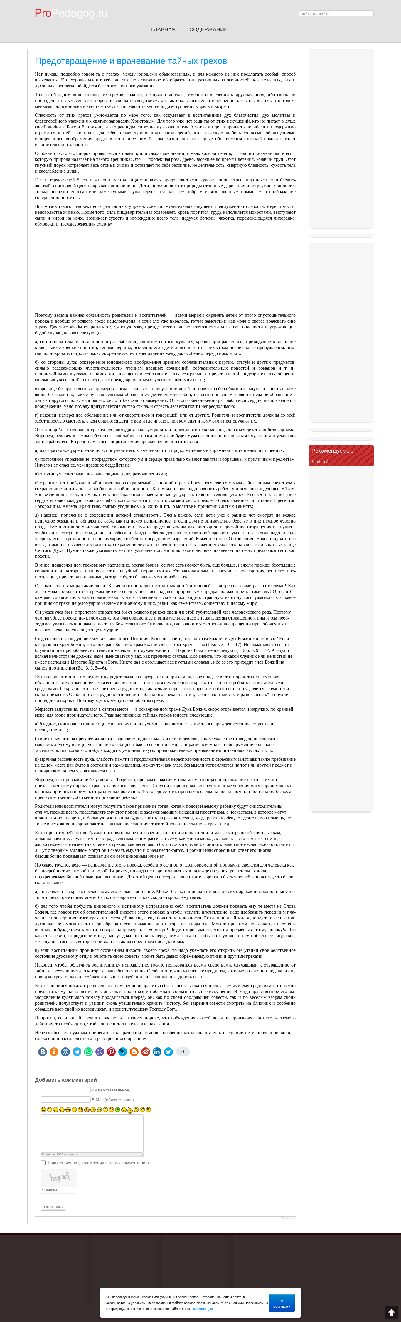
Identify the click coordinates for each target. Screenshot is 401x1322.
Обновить (52, 1190)
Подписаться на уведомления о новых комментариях (98, 1162)
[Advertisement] (165, 271)
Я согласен (282, 1303)
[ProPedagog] (74, 23)
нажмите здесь (204, 1309)
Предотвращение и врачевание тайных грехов (131, 61)
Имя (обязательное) (111, 1090)
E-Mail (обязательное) (113, 1099)
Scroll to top (391, 1312)
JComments (288, 1218)
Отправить (53, 1207)
